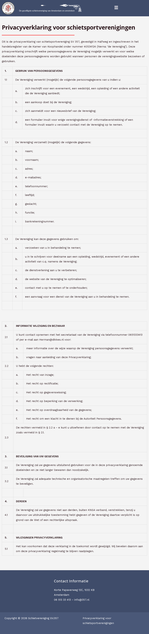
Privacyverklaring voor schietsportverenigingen (98, 621)
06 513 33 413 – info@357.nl (71, 599)
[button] (116, 7)
